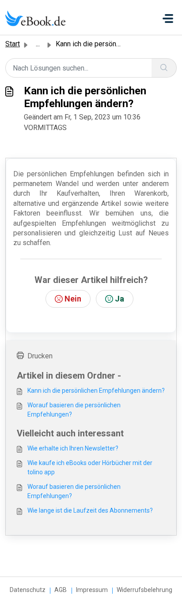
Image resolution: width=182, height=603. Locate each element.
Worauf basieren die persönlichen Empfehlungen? (74, 410)
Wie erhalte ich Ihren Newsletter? (72, 448)
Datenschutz (28, 589)
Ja (119, 298)
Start (12, 44)
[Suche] (164, 68)
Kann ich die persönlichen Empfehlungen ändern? (96, 390)
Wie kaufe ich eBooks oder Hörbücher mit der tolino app (89, 467)
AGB (60, 589)
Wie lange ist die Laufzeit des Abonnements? (90, 510)
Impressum (92, 589)
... (38, 44)
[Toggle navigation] (168, 18)
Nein (72, 298)
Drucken (40, 356)
